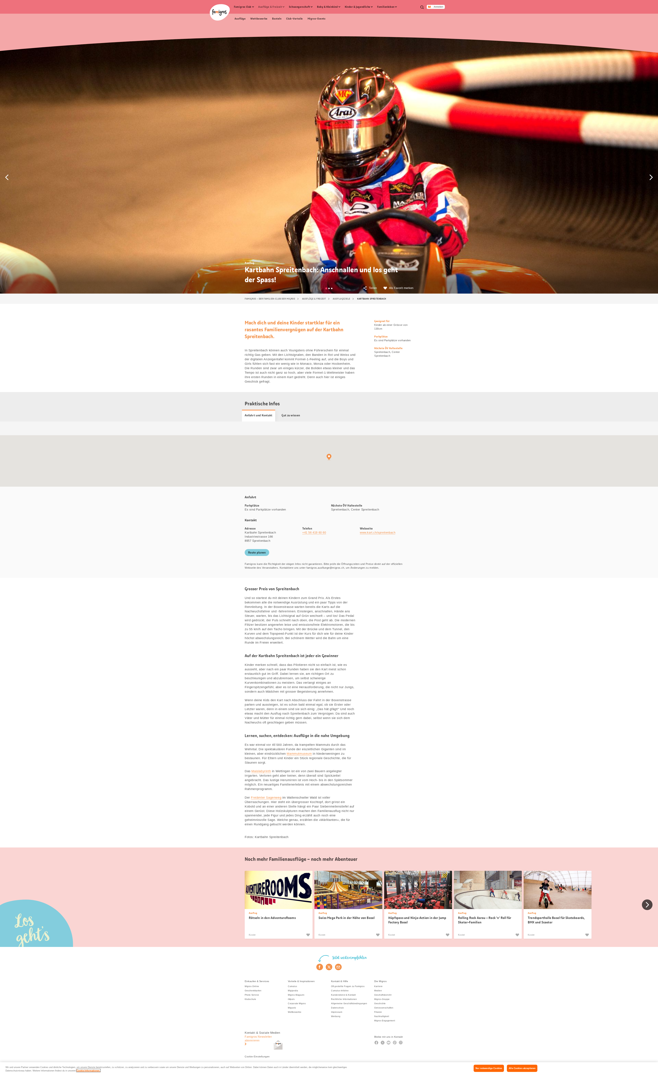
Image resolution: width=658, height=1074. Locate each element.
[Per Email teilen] (338, 967)
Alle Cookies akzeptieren (522, 1068)
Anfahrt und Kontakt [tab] (258, 415)
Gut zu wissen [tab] (291, 415)
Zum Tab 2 (329, 288)
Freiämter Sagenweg (266, 797)
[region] (329, 1068)
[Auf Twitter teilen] (329, 967)
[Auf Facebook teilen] (319, 967)
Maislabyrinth (261, 771)
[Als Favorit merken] (308, 935)
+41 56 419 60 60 (314, 532)
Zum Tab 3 (331, 288)
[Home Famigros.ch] (220, 12)
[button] (7, 177)
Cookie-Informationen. (88, 1070)
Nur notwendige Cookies (489, 1068)
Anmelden (438, 7)
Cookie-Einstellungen (257, 1056)
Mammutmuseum (299, 753)
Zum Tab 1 (326, 288)
